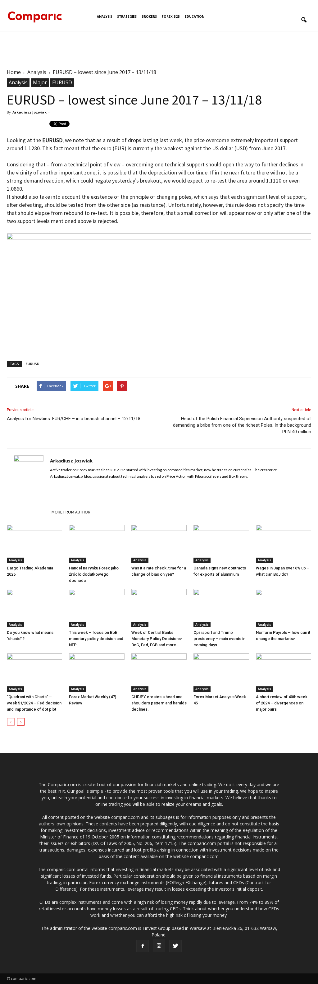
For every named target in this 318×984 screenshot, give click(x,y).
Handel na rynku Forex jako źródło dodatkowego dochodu (94, 574)
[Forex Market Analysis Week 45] (221, 672)
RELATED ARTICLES (27, 512)
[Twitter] (175, 946)
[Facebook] (142, 946)
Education (194, 16)
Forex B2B (171, 16)
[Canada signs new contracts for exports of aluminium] (221, 544)
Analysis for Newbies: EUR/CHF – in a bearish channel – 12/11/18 (73, 418)
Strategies (127, 16)
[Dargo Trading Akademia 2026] (34, 544)
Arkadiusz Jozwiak (29, 112)
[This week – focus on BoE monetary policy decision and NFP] (96, 608)
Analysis (104, 16)
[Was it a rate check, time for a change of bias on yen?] (159, 544)
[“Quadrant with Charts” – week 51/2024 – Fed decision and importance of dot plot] (34, 672)
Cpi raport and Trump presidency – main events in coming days (219, 638)
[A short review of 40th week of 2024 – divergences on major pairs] (283, 672)
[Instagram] (159, 946)
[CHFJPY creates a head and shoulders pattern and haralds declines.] (159, 672)
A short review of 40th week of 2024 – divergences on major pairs (281, 703)
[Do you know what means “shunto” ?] (34, 608)
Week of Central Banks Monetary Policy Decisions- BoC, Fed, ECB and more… (156, 638)
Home (14, 72)
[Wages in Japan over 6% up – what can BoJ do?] (283, 544)
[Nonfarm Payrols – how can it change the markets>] (283, 608)
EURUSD (62, 82)
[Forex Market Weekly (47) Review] (96, 672)
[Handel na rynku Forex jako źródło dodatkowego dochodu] (96, 544)
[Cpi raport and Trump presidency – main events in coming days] (221, 608)
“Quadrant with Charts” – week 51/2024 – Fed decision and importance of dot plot (34, 703)
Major (40, 82)
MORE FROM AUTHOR (71, 512)
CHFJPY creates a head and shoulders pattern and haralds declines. (159, 703)
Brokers (149, 16)
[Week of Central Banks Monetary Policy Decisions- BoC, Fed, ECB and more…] (159, 608)
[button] (303, 20)
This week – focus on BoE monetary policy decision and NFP (96, 638)
